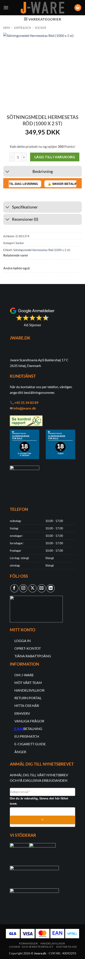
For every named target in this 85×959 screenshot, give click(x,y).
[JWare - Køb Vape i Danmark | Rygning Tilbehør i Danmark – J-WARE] (42, 7)
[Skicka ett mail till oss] (41, 588)
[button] (5, 7)
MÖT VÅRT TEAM (28, 682)
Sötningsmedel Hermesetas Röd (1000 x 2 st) (41, 250)
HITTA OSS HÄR (26, 705)
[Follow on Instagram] (23, 588)
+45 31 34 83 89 (26, 402)
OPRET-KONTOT (27, 648)
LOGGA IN (22, 641)
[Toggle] (7, 172)
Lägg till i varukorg (54, 157)
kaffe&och (22, 27)
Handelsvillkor (53, 943)
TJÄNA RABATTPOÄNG (32, 656)
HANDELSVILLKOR (29, 690)
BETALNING (32, 729)
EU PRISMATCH (26, 736)
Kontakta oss (66, 946)
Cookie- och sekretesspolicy (31, 946)
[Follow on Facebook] (14, 588)
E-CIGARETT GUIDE (30, 744)
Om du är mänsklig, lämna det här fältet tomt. (39, 801)
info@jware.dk (24, 408)
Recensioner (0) (25, 219)
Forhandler (28, 943)
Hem (6, 27)
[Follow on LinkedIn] (50, 588)
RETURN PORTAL (28, 698)
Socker (40, 27)
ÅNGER (20, 752)
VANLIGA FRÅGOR (29, 721)
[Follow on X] (32, 588)
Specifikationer (25, 207)
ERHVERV (22, 713)
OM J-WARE (24, 675)
